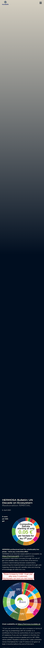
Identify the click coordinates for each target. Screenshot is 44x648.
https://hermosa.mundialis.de (29, 624)
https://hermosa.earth (10, 556)
